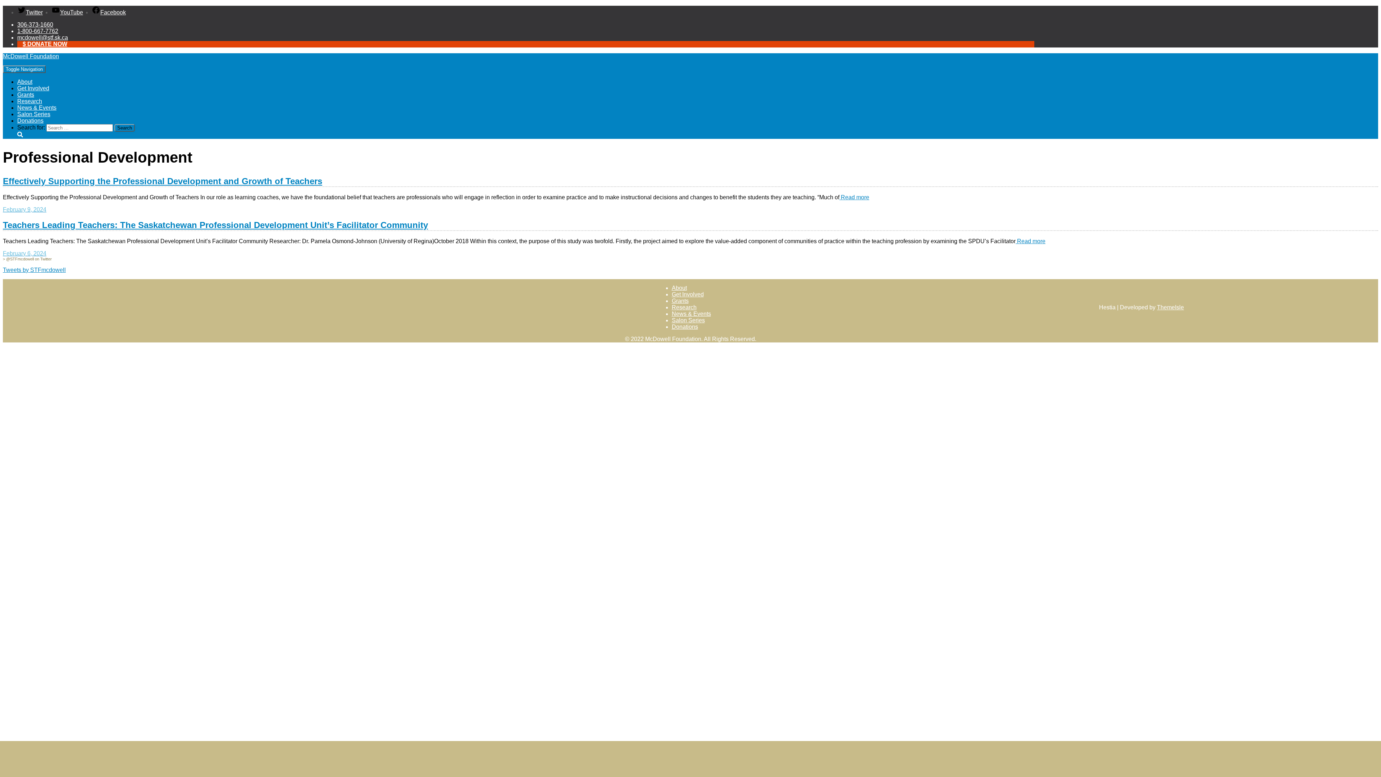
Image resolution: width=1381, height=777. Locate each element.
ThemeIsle (1170, 307)
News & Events (36, 108)
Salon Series (33, 114)
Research (29, 101)
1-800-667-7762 (37, 31)
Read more (854, 197)
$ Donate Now (45, 44)
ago (24, 209)
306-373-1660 (35, 25)
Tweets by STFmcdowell (34, 270)
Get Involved (33, 88)
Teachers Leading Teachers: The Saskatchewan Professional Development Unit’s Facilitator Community (215, 225)
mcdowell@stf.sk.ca (42, 38)
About (24, 82)
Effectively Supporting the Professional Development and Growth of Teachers (162, 181)
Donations (30, 121)
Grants (25, 95)
